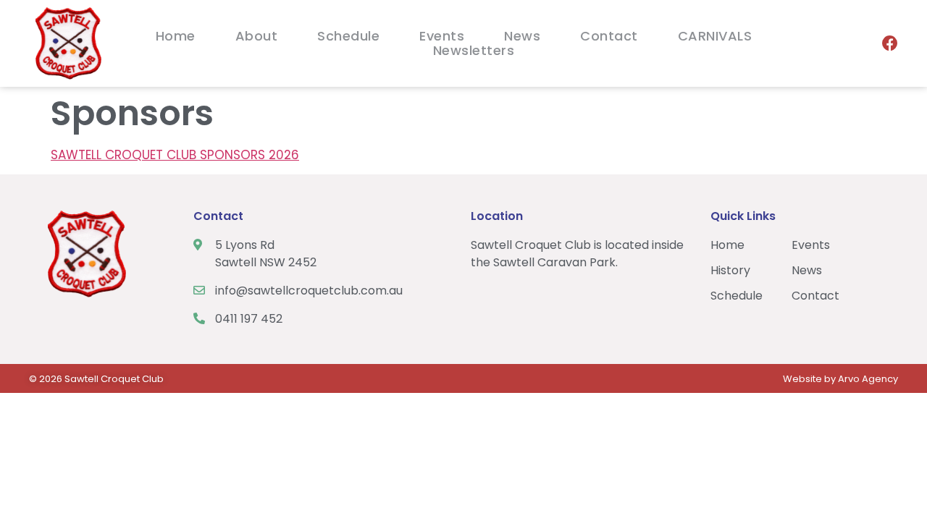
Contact (609, 36)
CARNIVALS (715, 36)
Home (176, 36)
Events (441, 36)
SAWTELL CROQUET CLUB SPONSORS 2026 (175, 155)
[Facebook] (890, 43)
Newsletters (474, 50)
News (522, 36)
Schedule (348, 36)
